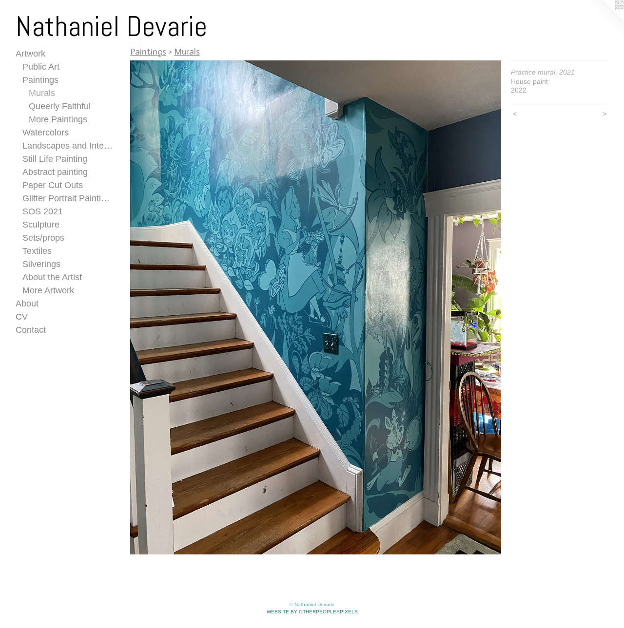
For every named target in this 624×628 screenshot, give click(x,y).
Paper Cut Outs (52, 185)
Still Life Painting (54, 159)
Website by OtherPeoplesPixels (312, 611)
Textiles (37, 251)
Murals (42, 93)
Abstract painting (55, 172)
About (27, 303)
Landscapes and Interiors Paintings (68, 146)
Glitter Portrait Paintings (68, 198)
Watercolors (45, 132)
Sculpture (40, 224)
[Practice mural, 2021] (315, 307)
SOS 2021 (42, 211)
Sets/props (43, 238)
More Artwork (48, 290)
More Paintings (58, 119)
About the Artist (52, 277)
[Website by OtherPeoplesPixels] (604, 19)
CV (22, 317)
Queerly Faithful (60, 106)
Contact (31, 330)
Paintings (40, 80)
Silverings (41, 264)
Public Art (40, 67)
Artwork (30, 53)
